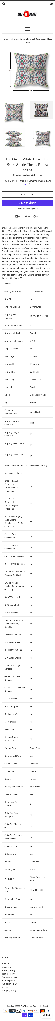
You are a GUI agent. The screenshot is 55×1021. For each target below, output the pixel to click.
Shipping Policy (9, 990)
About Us (6, 967)
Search (5, 964)
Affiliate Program (9, 984)
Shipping (17, 175)
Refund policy (8, 980)
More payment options (27, 208)
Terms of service (9, 977)
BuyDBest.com (26, 1006)
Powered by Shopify (41, 1006)
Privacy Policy (8, 970)
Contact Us (7, 987)
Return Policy (8, 974)
